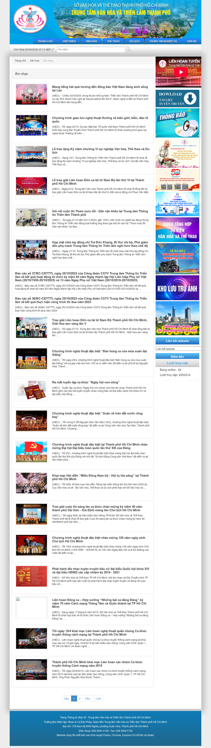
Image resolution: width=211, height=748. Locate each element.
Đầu (66, 698)
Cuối (98, 698)
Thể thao (113, 41)
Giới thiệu (69, 41)
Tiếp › (88, 698)
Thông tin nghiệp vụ (163, 41)
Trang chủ (45, 41)
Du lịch (134, 41)
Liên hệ (192, 41)
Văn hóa (91, 41)
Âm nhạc (48, 60)
